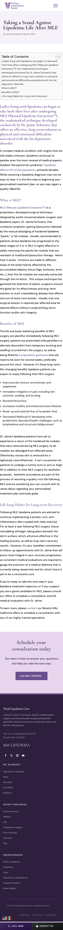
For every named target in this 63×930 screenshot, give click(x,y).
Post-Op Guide (10, 832)
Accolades (8, 787)
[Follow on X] (11, 755)
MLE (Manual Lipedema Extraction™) (22, 207)
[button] (16, 926)
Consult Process (10, 811)
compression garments (33, 355)
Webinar (7, 817)
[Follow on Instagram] (17, 755)
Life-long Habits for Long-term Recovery (24, 96)
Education (7, 782)
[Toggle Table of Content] (56, 56)
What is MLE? (9, 88)
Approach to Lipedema (13, 771)
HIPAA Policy (25, 915)
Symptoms (8, 867)
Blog (5, 843)
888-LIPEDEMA (16, 745)
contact (32, 608)
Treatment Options (11, 883)
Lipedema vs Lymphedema (15, 877)
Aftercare (7, 838)
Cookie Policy (51, 915)
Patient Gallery (9, 888)
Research (7, 793)
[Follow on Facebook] (5, 755)
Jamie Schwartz (14, 34)
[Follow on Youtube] (23, 755)
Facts (5, 872)
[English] (4, 918)
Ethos (5, 777)
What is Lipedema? (11, 862)
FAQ (5, 822)
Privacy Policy (38, 915)
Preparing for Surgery (12, 827)
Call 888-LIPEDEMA (31, 675)
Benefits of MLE (10, 92)
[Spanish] (9, 918)
